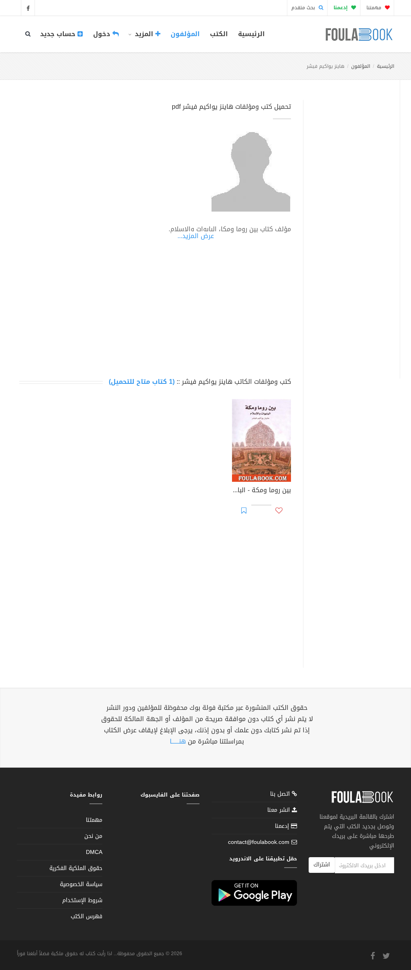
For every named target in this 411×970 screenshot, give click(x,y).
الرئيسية (251, 34)
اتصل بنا (281, 794)
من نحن (93, 836)
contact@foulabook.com (258, 842)
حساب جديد (58, 34)
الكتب (219, 34)
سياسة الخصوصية (81, 884)
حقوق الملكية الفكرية (75, 868)
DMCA (94, 852)
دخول (102, 34)
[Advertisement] (349, 230)
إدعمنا (283, 826)
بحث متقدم (304, 7)
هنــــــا (178, 741)
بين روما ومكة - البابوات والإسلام (261, 491)
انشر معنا (279, 810)
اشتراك (321, 864)
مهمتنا (374, 7)
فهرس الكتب (86, 916)
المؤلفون (185, 34)
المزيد (144, 34)
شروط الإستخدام (82, 900)
